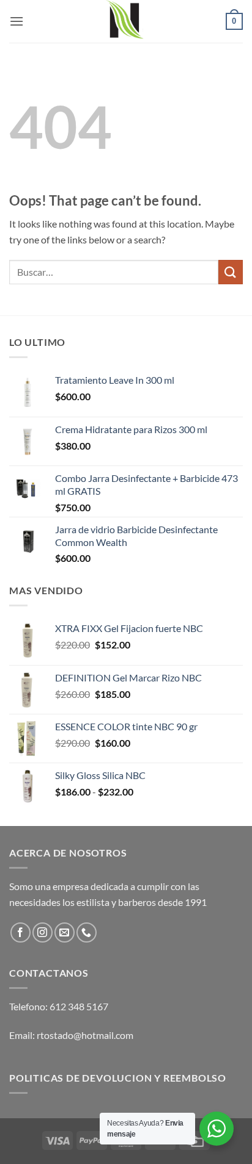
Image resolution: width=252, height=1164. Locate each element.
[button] (16, 21)
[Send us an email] (64, 932)
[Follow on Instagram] (42, 932)
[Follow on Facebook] (20, 932)
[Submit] (230, 272)
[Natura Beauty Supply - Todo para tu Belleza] (126, 21)
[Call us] (86, 932)
